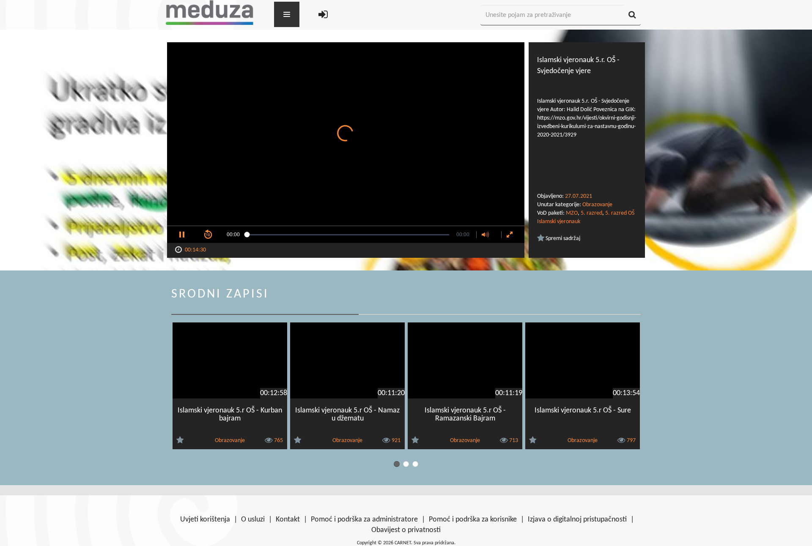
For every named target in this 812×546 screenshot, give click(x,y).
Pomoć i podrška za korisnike (473, 519)
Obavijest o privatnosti (406, 530)
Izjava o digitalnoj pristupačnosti (577, 519)
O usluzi (253, 519)
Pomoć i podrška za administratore (364, 519)
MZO (572, 213)
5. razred (591, 213)
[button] (181, 234)
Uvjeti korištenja (205, 519)
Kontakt (288, 519)
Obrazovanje (597, 205)
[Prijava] (323, 15)
